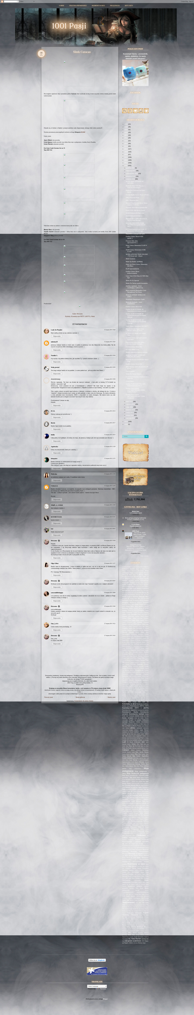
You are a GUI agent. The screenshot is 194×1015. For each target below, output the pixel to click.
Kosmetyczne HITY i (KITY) (80, 316)
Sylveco (146, 896)
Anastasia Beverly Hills (134, 576)
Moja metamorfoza (135, 768)
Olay (141, 807)
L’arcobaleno (145, 722)
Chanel (124, 616)
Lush (124, 742)
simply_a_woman (57, 505)
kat (52, 529)
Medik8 (124, 758)
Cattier (128, 614)
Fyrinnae (133, 664)
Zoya (143, 943)
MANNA (124, 752)
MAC (143, 742)
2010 (126, 421)
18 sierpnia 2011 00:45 (109, 580)
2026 (126, 124)
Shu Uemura (137, 874)
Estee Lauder (145, 650)
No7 (128, 797)
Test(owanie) (128, 902)
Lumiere (140, 740)
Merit (134, 758)
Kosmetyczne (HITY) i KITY (139, 706)
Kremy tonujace (127, 718)
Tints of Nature (134, 910)
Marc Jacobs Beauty (142, 752)
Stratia (141, 888)
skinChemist (137, 880)
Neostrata (139, 793)
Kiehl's (124, 702)
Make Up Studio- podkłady (134, 261)
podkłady (125, 837)
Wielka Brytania (138, 933)
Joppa (147, 696)
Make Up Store (145, 746)
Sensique (125, 870)
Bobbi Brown (139, 604)
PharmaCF (135, 825)
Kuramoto (132, 722)
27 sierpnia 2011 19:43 (109, 635)
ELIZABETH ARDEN (132, 648)
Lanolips (131, 730)
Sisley (147, 876)
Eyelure (147, 654)
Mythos (127, 787)
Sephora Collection (139, 870)
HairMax (139, 676)
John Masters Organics (132, 696)
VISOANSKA (140, 929)
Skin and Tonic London (132, 878)
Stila (137, 888)
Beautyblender (131, 594)
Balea (124, 588)
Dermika (146, 634)
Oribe (123, 811)
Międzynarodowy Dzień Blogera (130, 762)
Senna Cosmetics (143, 868)
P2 (139, 815)
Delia (142, 632)
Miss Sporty (125, 766)
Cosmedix (135, 626)
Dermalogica (126, 634)
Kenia (128, 700)
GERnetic (135, 666)
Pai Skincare (145, 815)
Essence (133, 650)
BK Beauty (128, 604)
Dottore (124, 638)
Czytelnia (125, 628)
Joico (140, 696)
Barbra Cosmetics (143, 588)
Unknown (54, 486)
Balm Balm (129, 588)
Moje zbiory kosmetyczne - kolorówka (133, 775)
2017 (126, 149)
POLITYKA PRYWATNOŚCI (78, 5)
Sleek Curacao (130, 259)
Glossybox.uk (139, 670)
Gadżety (140, 664)
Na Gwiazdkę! (134, 787)
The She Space (140, 908)
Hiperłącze (145, 680)
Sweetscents (139, 896)
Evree (138, 654)
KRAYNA (137, 716)
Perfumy (146, 821)
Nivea (124, 797)
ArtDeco (132, 582)
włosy (137, 935)
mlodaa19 (54, 342)
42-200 (134, 566)
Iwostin (146, 690)
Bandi (135, 588)
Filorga (139, 658)
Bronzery (125, 608)
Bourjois (141, 606)
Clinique (147, 620)
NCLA (134, 793)
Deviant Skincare (126, 636)
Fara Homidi (133, 656)
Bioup (123, 604)
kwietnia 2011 (130, 410)
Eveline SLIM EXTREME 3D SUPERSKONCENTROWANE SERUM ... (136, 315)
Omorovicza (135, 809)
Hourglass (125, 682)
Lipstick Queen (132, 736)
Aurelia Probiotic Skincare (130, 584)
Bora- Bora (134, 606)
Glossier (132, 670)
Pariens (147, 817)
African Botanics (131, 570)
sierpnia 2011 (130, 179)
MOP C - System (130, 781)
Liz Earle (146, 738)
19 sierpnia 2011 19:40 (109, 606)
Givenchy (130, 668)
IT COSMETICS (138, 690)
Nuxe (143, 801)
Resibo (131, 855)
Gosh (133, 672)
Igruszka (145, 682)
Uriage (128, 923)
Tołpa (145, 910)
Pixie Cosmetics (126, 835)
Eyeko (142, 654)
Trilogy (140, 915)
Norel (136, 797)
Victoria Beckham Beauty (140, 927)
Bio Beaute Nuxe (132, 598)
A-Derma (146, 567)
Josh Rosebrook (126, 698)
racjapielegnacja (135, 545)
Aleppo (131, 573)
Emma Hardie (145, 648)
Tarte (143, 900)
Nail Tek (146, 789)
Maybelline (145, 756)
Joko (143, 696)
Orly (141, 813)
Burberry (124, 610)
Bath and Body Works (133, 590)
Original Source (127, 813)
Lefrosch (146, 732)
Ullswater (146, 917)
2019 (126, 143)
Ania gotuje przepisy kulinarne (135, 518)
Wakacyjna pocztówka (129, 931)
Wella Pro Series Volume (134, 374)
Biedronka (135, 596)
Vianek (124, 927)
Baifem (147, 586)
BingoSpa (124, 598)
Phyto (147, 827)
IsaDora (142, 688)
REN (126, 855)
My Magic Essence (144, 785)
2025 (126, 127)
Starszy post (111, 697)
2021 (126, 138)
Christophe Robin (126, 620)
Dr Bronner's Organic (141, 638)
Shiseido (130, 874)
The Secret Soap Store (129, 909)
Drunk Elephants (131, 642)
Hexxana (54, 540)
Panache (134, 817)
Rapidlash (124, 849)
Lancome (146, 728)
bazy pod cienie (145, 590)
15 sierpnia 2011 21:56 (109, 474)
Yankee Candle (144, 934)
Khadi (147, 700)
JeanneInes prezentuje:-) (134, 216)
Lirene (144, 736)
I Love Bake (136, 524)
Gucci (132, 674)
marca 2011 (130, 412)
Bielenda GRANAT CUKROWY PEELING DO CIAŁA (135, 356)
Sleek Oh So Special (132, 280)
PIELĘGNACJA (115, 5)
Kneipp (134, 702)
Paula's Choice (144, 819)
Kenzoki (133, 700)
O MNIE (61, 5)
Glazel (147, 668)
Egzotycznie (143, 644)
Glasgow (142, 668)
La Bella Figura (143, 724)
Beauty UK (145, 592)
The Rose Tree (131, 906)
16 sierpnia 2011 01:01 (109, 517)
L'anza (138, 722)
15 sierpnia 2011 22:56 (109, 485)
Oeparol (129, 805)
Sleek (93, 316)
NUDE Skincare (136, 801)
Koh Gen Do (143, 702)
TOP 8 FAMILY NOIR (135, 513)
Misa (147, 764)
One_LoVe (54, 623)
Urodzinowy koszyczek (137, 922)
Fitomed (132, 660)
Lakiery (132, 728)
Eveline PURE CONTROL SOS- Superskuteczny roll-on (136, 384)
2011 (126, 165)
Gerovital (141, 666)
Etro (130, 652)
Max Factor (136, 756)
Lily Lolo (133, 734)
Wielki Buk (135, 511)
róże (147, 864)
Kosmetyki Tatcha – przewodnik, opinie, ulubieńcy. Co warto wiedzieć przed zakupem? (135, 56)
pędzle (146, 823)
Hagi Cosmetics (133, 676)
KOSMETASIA (56, 517)
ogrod (143, 805)
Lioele (138, 734)
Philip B (141, 827)
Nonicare (132, 797)
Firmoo (147, 658)
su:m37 (147, 890)
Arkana (137, 580)
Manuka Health (131, 752)
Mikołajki (141, 762)
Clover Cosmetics (127, 622)
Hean (142, 678)
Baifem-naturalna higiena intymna (136, 352)
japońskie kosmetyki (134, 692)
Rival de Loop (131, 857)
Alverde (124, 576)
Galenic (146, 664)
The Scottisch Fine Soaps (142, 906)
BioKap (146, 600)
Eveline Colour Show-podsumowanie (133, 272)
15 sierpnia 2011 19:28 (109, 330)
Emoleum (124, 650)
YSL (129, 939)
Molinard (143, 777)
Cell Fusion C (145, 614)
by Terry (134, 610)
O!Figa (124, 803)
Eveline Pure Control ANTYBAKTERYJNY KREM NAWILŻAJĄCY (135, 390)
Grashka (137, 672)
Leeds (141, 732)
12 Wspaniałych (127, 567)
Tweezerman (139, 917)
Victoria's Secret (126, 928)
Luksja (130, 740)
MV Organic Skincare (143, 783)
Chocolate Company (143, 618)
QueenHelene (141, 847)
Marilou (124, 754)
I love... (141, 682)
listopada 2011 (131, 170)
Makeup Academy (136, 748)
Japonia (124, 692)
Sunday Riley (137, 894)
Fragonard (136, 662)
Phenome (133, 827)
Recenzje (125, 853)
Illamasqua (138, 684)
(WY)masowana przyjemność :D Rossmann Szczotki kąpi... (136, 230)
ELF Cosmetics (135, 646)
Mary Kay (138, 754)
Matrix (124, 756)
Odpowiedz (57, 336)
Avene (129, 586)
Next (123, 795)
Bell (142, 594)
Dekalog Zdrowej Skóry (130, 632)
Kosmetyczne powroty (143, 710)
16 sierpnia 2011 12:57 (109, 563)
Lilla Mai (128, 734)
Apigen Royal (139, 578)
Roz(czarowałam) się (129, 859)
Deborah (124, 630)
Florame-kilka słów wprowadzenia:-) (132, 241)
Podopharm (132, 837)
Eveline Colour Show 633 (134, 306)
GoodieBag (128, 672)
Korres (124, 706)
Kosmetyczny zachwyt (136, 714)
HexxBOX (125, 680)
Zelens (131, 943)
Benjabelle (129, 596)
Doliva (138, 636)
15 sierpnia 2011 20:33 (109, 434)
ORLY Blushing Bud (132, 200)
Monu (123, 781)
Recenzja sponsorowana (140, 851)
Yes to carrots (129, 936)
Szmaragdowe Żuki (138, 898)
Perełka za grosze (137, 821)
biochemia (146, 598)
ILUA (143, 684)
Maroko (132, 754)
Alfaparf (136, 572)
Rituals (124, 857)
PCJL (53, 411)
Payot (123, 821)
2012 (126, 163)
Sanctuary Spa (141, 866)
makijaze (125, 750)
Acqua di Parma (140, 568)
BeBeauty (138, 594)
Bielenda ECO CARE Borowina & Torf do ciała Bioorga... (136, 219)
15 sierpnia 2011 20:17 (109, 423)
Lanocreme (125, 730)
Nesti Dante (145, 793)
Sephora (131, 870)
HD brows (137, 678)
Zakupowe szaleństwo (132, 941)
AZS (136, 586)
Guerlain (138, 674)
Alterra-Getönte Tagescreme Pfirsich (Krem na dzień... (135, 329)
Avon (133, 586)
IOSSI (130, 688)
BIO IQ (140, 598)
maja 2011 (129, 407)
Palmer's (124, 817)
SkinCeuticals (126, 880)
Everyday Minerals (128, 654)
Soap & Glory (141, 882)
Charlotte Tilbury (139, 616)
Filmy (135, 658)
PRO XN (127, 843)
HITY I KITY (129, 5)
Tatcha (147, 900)
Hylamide (135, 682)
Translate (103, 989)
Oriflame (146, 811)
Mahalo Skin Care (137, 744)
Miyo (138, 766)
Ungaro (142, 921)
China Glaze (130, 381)
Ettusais (135, 652)
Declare (141, 630)
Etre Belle (125, 652)
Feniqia (124, 658)
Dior (135, 636)
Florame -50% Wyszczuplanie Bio (136, 207)
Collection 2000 (131, 624)
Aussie (141, 584)
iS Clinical (136, 688)
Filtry (143, 658)
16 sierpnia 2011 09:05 (109, 528)
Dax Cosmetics (137, 628)
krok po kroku (139, 718)
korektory (146, 704)
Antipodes (128, 578)
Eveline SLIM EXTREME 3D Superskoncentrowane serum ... (137, 310)
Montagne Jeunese (130, 779)
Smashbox (134, 882)
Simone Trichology (132, 876)
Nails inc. (130, 791)
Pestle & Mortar (127, 823)
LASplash (136, 730)
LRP (128, 740)
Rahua (147, 847)
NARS (143, 791)
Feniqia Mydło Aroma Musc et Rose (137, 195)
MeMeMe (130, 758)
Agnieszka (54, 446)
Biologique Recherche (129, 602)
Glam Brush (136, 668)
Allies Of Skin (127, 574)
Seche (134, 868)
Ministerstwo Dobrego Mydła (136, 764)
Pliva (134, 835)
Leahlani (136, 732)
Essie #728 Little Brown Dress (135, 210)
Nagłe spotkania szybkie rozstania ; (132, 789)
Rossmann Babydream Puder (135, 299)
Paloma (129, 817)
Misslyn (131, 766)
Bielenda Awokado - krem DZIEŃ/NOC (134, 303)
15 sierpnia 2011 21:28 (109, 446)
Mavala (129, 756)
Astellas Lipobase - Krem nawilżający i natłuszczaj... (135, 286)
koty (127, 716)
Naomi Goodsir (137, 791)
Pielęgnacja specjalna (129, 831)
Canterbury (129, 612)
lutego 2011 (130, 415)
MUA (137, 781)
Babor (143, 586)
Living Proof (140, 738)
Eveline (146, 652)
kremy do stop (144, 716)
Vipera (134, 929)
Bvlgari (129, 610)
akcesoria (140, 571)
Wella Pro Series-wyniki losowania (137, 283)
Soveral (143, 884)
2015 (126, 154)
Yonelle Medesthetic (139, 936)
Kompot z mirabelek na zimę (135, 519)
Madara (129, 744)
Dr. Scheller (138, 640)
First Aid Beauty (126, 660)
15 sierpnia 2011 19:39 (109, 367)
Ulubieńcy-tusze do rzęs (137, 919)
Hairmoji (144, 676)
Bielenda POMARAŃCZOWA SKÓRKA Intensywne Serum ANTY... (135, 224)
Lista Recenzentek (131, 738)
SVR (123, 896)
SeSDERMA (135, 872)
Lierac (124, 734)
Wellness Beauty (144, 930)
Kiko (129, 702)
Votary (147, 928)
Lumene (134, 740)
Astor (142, 582)
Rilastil (141, 855)
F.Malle (124, 656)
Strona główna (80, 697)
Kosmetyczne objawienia (129, 710)
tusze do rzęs (131, 917)
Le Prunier (130, 732)
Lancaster (139, 728)
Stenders (131, 888)
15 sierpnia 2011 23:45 (109, 505)
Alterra (146, 574)
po (148, 835)
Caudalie (134, 614)
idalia (53, 435)
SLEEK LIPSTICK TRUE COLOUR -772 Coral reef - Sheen (137, 255)
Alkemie (146, 573)
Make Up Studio (127, 748)
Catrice (124, 614)
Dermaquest (134, 634)
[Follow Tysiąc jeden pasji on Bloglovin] (97, 961)
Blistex (133, 604)
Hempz (147, 678)
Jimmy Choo (130, 694)
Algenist (140, 573)
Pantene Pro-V (140, 817)
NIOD (140, 795)
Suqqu (143, 894)
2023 (126, 132)
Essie (138, 650)
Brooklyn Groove (133, 608)
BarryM (124, 590)
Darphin (130, 628)
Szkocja (130, 898)
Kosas (128, 706)
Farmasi (140, 656)
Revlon (136, 855)
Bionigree (139, 602)
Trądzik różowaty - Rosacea (135, 914)
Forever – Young (129, 662)
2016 (126, 152)
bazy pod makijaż (126, 592)
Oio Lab (133, 807)
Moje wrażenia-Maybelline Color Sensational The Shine (136, 291)
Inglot (130, 686)
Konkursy (140, 704)
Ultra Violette (126, 919)
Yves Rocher (136, 939)
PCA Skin (128, 821)
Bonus (123, 606)
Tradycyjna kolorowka (134, 913)
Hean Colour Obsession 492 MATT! (137, 326)
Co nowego (138, 622)
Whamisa (124, 932)
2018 (126, 146)
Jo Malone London (140, 694)
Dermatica (140, 634)
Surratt (147, 894)
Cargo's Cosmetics (138, 612)
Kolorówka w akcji (129, 704)
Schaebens (128, 868)
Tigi (130, 911)
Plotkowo (141, 835)
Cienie (137, 620)
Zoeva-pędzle (130, 371)
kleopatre (54, 458)
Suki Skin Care (130, 894)
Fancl (127, 656)
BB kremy (133, 592)
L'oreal (124, 724)
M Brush (130, 742)
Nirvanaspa (146, 795)
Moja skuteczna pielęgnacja (138, 773)
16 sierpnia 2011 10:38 (109, 540)
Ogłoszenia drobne (137, 805)
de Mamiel (146, 628)
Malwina (54, 474)
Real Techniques (137, 849)
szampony (124, 898)
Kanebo (134, 698)
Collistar (139, 624)
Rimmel (146, 855)
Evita (135, 654)
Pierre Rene (136, 833)
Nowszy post (48, 697)
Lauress (124, 732)
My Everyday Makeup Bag (130, 785)
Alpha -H (135, 574)
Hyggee (131, 682)
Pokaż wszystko (144, 556)
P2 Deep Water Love (132, 349)
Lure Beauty (146, 740)
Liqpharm (139, 736)
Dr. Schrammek (145, 640)
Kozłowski (131, 716)
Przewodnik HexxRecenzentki (129, 845)
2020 (126, 141)
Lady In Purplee (56, 330)
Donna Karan (145, 636)
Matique (143, 754)
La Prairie (128, 726)
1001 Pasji (135, 531)
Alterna (141, 574)
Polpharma (131, 839)
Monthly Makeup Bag (142, 779)
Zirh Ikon (135, 943)
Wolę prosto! (55, 367)
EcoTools (136, 644)
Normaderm (142, 797)
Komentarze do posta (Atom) (83, 701)
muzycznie (134, 783)
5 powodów (139, 567)
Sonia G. (138, 884)
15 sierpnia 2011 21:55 (109, 458)
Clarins (142, 620)
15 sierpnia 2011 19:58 (109, 379)
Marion (128, 754)
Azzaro (139, 586)
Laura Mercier (144, 730)
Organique (146, 809)
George (130, 666)
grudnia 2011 (130, 168)
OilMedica (128, 807)
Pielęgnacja (126, 829)
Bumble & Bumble (144, 608)
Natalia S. (54, 355)
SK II (123, 878)
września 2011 (131, 176)
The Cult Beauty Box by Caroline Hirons (136, 904)
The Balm (138, 902)
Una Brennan (130, 921)
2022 (126, 135)
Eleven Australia (126, 646)
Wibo (129, 933)
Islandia (130, 690)
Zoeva (140, 943)
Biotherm (146, 602)
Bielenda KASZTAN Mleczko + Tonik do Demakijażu (135, 186)
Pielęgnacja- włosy (143, 831)
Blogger (105, 999)
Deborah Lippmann (133, 630)
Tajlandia (131, 900)
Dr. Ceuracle (131, 640)
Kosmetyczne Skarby (130, 712)
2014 (126, 157)
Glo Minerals (125, 670)
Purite (135, 847)
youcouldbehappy (57, 592)
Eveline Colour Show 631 (134, 347)
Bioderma (136, 600)
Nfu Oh (127, 795)
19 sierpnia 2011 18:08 (109, 592)
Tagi (127, 900)
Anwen (133, 578)
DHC (132, 636)
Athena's (146, 582)
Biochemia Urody (127, 600)
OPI (140, 809)
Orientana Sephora (138, 811)
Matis (147, 754)
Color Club (145, 624)
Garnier (124, 666)
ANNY (144, 576)
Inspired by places (139, 686)
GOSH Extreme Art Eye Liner (135, 213)
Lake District (125, 728)
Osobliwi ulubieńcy (127, 815)
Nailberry (124, 791)
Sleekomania (126, 882)
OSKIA (146, 813)
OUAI (136, 815)
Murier (129, 783)
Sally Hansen (132, 866)
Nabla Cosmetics (143, 787)
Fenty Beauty (129, 658)
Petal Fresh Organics (138, 823)
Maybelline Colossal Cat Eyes (135, 234)
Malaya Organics (136, 750)
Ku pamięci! (138, 720)
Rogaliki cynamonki (135, 526)
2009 (126, 424)
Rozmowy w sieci (136, 864)
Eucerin (141, 652)
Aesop (123, 570)
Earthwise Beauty (141, 642)
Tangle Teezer (137, 900)
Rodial (139, 857)
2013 (126, 160)
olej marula (146, 807)
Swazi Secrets (130, 896)
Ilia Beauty (132, 684)
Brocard (147, 606)
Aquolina (131, 580)
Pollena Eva (141, 837)
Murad (140, 781)
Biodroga (141, 600)
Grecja (142, 672)
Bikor (147, 596)
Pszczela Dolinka (141, 845)
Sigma (143, 874)
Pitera (147, 833)
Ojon (138, 807)
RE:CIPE (130, 849)
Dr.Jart (124, 642)
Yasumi (124, 936)
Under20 (137, 921)
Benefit (124, 596)
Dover (133, 638)
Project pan (134, 843)
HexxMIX (131, 680)
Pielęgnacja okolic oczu (140, 829)
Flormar (142, 660)
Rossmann (145, 857)
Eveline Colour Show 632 (134, 364)
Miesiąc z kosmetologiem (141, 760)
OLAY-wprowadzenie (132, 269)
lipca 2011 (129, 401)
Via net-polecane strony (142, 925)
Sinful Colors (140, 876)
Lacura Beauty (145, 726)
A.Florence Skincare (128, 569)
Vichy (128, 927)
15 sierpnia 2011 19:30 (109, 341)
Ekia (147, 644)
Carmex (146, 612)
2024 (126, 129)
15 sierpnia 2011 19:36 (109, 355)
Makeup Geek (145, 748)
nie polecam (134, 795)
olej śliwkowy (126, 809)
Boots (128, 606)
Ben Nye (146, 594)
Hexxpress (138, 680)
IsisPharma (125, 690)
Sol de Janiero (131, 884)
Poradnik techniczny (142, 839)
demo (147, 632)
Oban (127, 803)
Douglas (129, 638)
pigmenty (142, 833)
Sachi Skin (125, 866)
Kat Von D (141, 698)
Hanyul (132, 678)
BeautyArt (124, 594)
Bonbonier (146, 604)
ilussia (53, 423)
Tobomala (141, 910)
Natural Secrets (127, 793)
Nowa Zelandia (136, 799)
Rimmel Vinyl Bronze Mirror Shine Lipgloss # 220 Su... (136, 204)
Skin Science (144, 878)
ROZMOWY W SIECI (98, 5)
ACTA (147, 568)
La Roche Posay (136, 726)
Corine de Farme (127, 626)
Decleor (146, 630)
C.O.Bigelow (140, 610)
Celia (139, 614)
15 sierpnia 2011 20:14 (109, 411)
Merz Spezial (139, 758)
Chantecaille (131, 616)
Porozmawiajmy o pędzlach (131, 841)
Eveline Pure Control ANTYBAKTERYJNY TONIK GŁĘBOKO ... (135, 396)
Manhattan (145, 750)
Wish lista (131, 935)
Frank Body (142, 662)
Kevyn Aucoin (140, 700)
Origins (136, 813)
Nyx (147, 801)
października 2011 (132, 173)
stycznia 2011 (130, 418)
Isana (147, 688)
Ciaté (133, 620)
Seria (129, 872)
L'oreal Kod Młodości (132, 724)
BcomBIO (139, 592)
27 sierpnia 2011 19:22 (109, 623)
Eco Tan (130, 644)
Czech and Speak (144, 626)
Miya (135, 766)
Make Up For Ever (134, 746)
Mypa (123, 787)
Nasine (147, 791)
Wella (138, 931)
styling (137, 890)
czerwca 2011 (130, 404)
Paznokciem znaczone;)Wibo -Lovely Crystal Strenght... (135, 343)
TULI (144, 915)
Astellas (138, 582)
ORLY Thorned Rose (132, 197)
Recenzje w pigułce (135, 854)
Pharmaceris (126, 825)
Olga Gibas (55, 563)
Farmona (146, 656)
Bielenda (142, 596)
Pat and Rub (126, 819)
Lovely (124, 740)
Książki (131, 720)
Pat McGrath (135, 819)
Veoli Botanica (131, 925)
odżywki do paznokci (135, 803)
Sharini (142, 872)
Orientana (129, 811)
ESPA (128, 650)
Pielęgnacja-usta (127, 833)
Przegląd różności (144, 843)
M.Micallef (137, 742)
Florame (137, 660)
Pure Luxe (130, 847)
